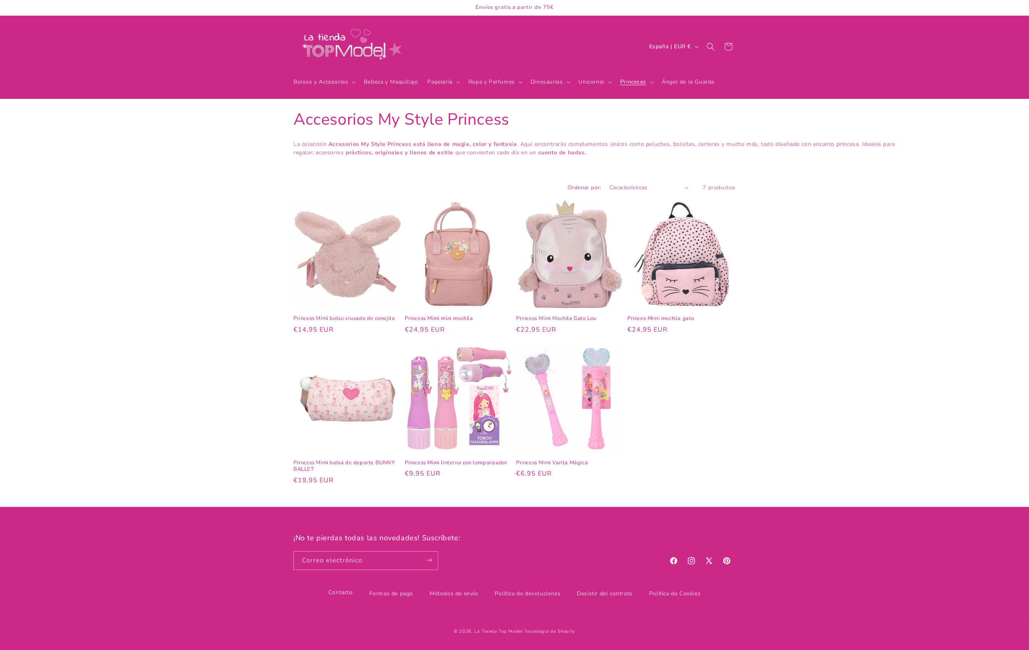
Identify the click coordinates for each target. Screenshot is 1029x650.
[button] (324, 82)
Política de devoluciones (527, 593)
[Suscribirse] (429, 560)
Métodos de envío (454, 593)
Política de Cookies (675, 593)
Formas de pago (391, 593)
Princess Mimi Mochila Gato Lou (556, 318)
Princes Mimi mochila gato (660, 318)
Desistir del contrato (605, 593)
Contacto (340, 592)
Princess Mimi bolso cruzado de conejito (344, 318)
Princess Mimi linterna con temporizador (456, 462)
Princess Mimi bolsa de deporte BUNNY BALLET (344, 466)
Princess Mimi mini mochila (439, 318)
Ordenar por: (584, 187)
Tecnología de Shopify (549, 631)
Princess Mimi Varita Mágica (552, 462)
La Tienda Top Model (498, 631)
